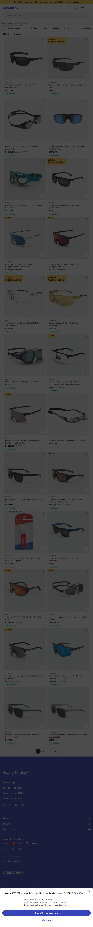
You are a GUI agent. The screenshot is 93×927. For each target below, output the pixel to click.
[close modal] (89, 891)
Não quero (46, 920)
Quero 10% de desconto (46, 913)
